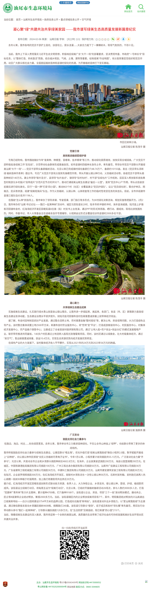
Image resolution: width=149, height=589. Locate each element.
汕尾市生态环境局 (32, 19)
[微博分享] (118, 39)
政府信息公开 (51, 19)
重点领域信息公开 (70, 19)
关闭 (140, 563)
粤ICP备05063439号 (68, 582)
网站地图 (71, 586)
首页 (18, 19)
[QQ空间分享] (129, 39)
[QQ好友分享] (123, 39)
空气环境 (86, 19)
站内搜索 (141, 11)
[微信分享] (113, 39)
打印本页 (129, 563)
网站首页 (128, 11)
